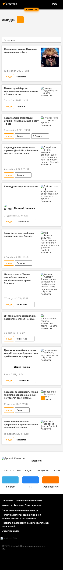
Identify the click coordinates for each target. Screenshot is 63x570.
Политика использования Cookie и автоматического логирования (21, 516)
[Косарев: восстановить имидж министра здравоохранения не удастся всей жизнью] (50, 395)
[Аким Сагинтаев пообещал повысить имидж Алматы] (50, 243)
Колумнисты (22, 221)
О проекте (7, 500)
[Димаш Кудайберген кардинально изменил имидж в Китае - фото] (50, 92)
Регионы (20, 263)
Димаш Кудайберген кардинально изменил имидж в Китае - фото (21, 91)
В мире (19, 136)
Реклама (18, 505)
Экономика (21, 304)
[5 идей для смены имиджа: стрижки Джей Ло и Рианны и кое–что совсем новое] (50, 156)
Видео (29, 470)
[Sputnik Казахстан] (10, 5)
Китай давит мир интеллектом (21, 186)
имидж (8, 19)
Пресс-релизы (33, 505)
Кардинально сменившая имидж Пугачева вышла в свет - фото (21, 120)
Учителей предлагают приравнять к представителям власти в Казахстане (21, 424)
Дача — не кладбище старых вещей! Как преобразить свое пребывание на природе (21, 353)
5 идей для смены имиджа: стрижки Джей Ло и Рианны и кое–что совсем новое (21, 150)
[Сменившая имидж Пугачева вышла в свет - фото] (50, 57)
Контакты (7, 505)
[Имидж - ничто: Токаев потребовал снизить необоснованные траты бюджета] (50, 284)
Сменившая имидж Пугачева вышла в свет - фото (20, 51)
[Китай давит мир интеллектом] (50, 193)
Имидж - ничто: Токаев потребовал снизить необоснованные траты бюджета (17, 279)
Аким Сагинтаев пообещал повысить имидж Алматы (19, 235)
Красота (20, 175)
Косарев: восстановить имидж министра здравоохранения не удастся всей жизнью (21, 394)
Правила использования (28, 500)
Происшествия (12, 470)
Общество (21, 76)
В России (37, 136)
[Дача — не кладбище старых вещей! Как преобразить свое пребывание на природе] (50, 355)
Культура (20, 106)
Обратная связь (10, 530)
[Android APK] (9, 538)
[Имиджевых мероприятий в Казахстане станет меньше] (50, 322)
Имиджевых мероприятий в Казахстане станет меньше (20, 317)
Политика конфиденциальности (20, 510)
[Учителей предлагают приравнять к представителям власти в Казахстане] (50, 425)
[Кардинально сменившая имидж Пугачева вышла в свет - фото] (50, 121)
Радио (19, 410)
